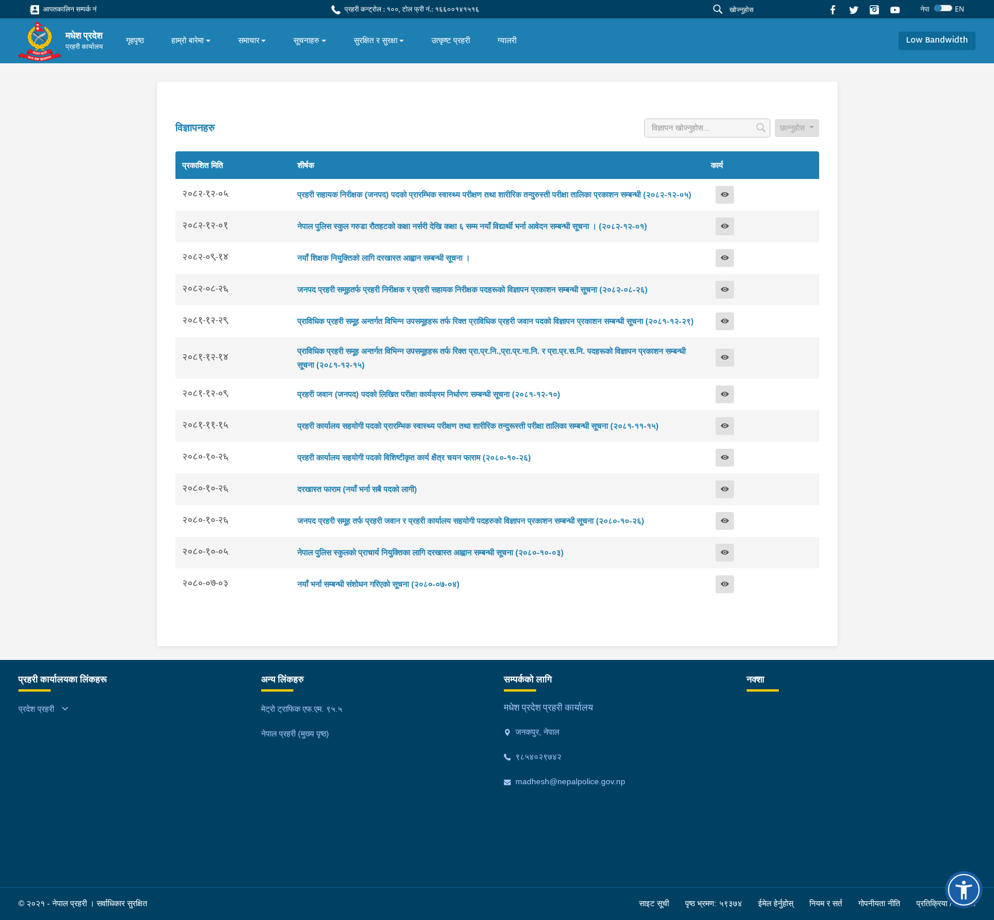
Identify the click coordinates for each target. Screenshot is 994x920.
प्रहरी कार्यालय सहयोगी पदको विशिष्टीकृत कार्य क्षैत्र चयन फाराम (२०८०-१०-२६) (414, 457)
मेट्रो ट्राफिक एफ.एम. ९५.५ (301, 708)
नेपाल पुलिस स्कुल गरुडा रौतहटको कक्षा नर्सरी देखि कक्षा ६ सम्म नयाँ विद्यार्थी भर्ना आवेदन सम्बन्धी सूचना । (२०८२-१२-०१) (472, 226)
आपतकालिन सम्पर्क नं (69, 9)
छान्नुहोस (793, 127)
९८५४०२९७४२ (537, 756)
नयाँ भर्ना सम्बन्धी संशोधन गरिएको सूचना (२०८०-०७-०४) (378, 584)
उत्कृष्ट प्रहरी (450, 40)
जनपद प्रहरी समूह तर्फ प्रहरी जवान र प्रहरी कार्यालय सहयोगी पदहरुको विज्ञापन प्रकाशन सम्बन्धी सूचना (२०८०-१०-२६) (470, 520)
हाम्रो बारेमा (187, 40)
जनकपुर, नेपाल (536, 731)
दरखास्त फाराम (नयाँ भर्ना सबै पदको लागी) (357, 489)
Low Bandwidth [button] (937, 40)
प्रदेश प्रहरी (36, 708)
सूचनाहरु (306, 40)
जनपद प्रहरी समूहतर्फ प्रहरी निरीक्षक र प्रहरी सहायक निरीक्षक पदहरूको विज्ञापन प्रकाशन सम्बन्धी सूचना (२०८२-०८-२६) (472, 289)
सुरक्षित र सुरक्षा (375, 40)
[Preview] (725, 195)
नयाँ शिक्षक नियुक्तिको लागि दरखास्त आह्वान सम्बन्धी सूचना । (383, 257)
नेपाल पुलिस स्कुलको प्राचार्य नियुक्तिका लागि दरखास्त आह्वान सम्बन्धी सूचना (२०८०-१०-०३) (430, 552)
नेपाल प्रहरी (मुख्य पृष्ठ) (295, 733)
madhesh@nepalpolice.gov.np (569, 781)
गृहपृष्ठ (135, 40)
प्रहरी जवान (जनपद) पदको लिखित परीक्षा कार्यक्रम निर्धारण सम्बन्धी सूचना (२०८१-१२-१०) (428, 394)
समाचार (248, 40)
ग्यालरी (507, 40)
